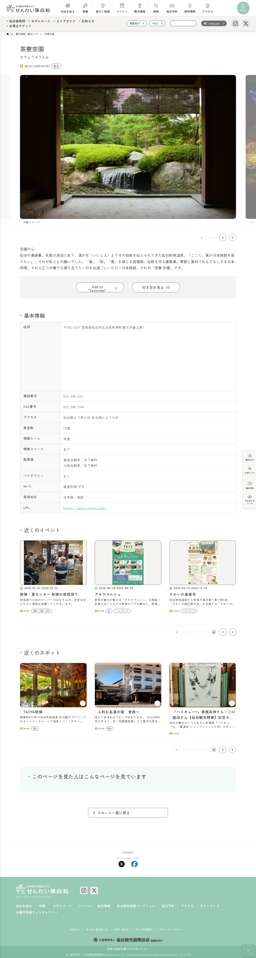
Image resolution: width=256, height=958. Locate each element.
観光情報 (139, 11)
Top (11, 34)
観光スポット (35, 34)
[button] (201, 237)
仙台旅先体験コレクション (136, 905)
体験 (156, 11)
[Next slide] (232, 237)
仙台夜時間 (17, 21)
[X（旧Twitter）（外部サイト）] (246, 23)
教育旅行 (135, 23)
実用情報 (189, 11)
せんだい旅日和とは (97, 929)
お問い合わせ (121, 929)
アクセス (207, 11)
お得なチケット (20, 25)
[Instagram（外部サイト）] (235, 23)
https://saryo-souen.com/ (84, 507)
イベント (122, 11)
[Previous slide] (222, 237)
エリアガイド (66, 21)
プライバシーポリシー (171, 929)
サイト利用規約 (143, 929)
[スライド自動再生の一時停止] (214, 632)
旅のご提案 (103, 11)
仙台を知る (68, 11)
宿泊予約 (172, 11)
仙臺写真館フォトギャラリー (37, 912)
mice (155, 23)
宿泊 (56, 66)
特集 (85, 11)
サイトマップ (209, 905)
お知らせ (88, 21)
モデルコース (40, 21)
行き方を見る (153, 287)
